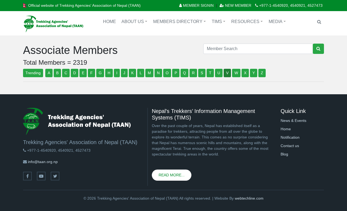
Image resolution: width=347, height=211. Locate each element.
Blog (284, 154)
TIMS (219, 22)
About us (135, 22)
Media (278, 22)
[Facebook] (27, 176)
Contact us (290, 146)
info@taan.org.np (43, 162)
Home (109, 21)
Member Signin (198, 5)
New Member (237, 5)
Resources (247, 22)
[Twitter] (55, 176)
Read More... (172, 175)
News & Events (293, 120)
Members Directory (180, 22)
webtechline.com (249, 198)
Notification (290, 137)
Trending (33, 73)
